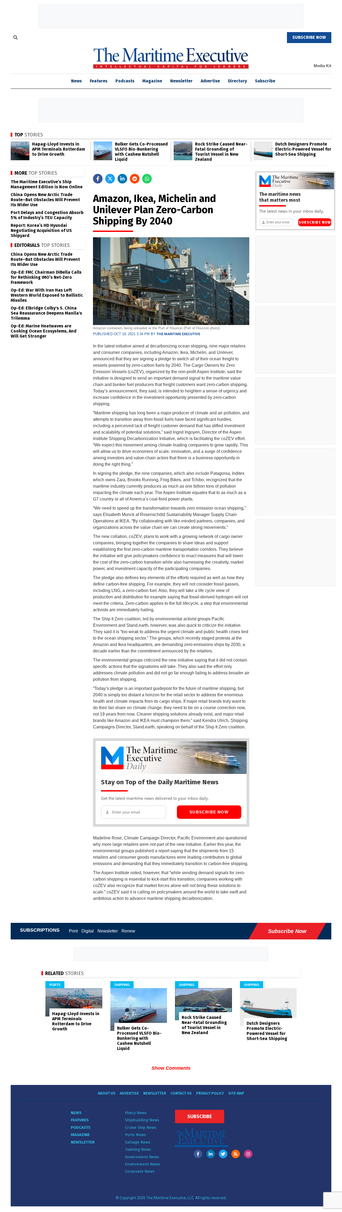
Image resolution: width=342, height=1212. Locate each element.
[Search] (15, 38)
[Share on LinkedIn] (122, 178)
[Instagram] (248, 1154)
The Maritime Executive (178, 334)
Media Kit (322, 65)
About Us (106, 1093)
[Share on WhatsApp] (147, 178)
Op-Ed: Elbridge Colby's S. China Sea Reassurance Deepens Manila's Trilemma (46, 313)
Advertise (210, 80)
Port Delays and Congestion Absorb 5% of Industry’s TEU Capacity (47, 215)
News (76, 1112)
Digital (87, 931)
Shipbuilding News (142, 1120)
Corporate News (139, 1171)
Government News (142, 1156)
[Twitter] (223, 1154)
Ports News (135, 1134)
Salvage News (137, 1142)
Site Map (236, 1093)
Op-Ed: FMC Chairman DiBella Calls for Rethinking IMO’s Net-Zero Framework (46, 277)
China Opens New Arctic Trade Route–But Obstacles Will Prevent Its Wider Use (45, 199)
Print (73, 931)
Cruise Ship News (140, 1127)
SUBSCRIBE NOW (309, 37)
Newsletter (181, 80)
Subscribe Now (208, 812)
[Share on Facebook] (98, 178)
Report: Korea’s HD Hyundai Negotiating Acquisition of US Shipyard (41, 230)
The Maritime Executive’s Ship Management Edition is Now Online (47, 184)
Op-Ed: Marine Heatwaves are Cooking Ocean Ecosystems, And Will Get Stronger (43, 331)
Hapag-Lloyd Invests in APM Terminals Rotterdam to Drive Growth (58, 149)
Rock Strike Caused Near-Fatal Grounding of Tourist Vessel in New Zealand (221, 152)
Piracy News (136, 1112)
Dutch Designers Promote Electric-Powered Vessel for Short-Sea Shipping (303, 149)
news (76, 80)
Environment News (142, 1164)
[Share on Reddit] (134, 178)
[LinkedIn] (210, 1154)
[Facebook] (198, 1154)
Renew (128, 931)
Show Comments (171, 1068)
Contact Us (181, 1093)
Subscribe (265, 80)
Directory (237, 80)
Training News (138, 1149)
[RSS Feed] (235, 1154)
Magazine (152, 80)
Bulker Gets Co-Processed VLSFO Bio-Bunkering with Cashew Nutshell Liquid (141, 152)
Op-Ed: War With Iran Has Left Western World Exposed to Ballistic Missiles (47, 295)
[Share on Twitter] (110, 178)
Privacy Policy (210, 1093)
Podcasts (124, 80)
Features (98, 80)
